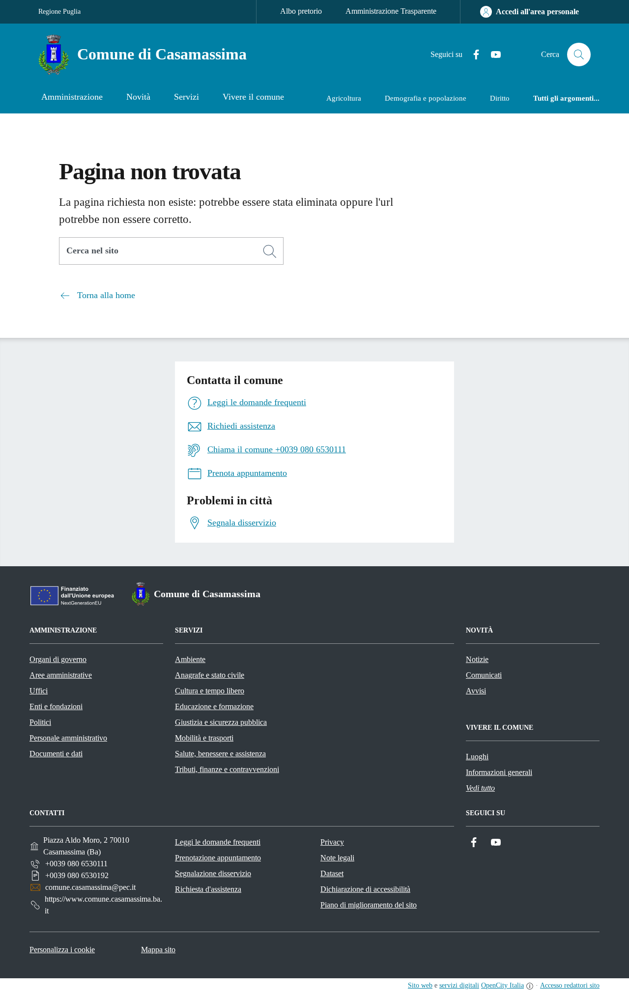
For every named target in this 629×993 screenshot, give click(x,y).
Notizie (477, 659)
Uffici (38, 691)
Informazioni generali (499, 772)
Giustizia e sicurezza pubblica (221, 722)
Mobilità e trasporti (204, 738)
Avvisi (476, 691)
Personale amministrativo (68, 738)
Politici (40, 722)
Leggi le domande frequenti (217, 842)
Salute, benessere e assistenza (220, 753)
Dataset (331, 873)
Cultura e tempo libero (209, 691)
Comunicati (484, 675)
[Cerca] (270, 251)
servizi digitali (459, 985)
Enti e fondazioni (56, 706)
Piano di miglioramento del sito (368, 905)
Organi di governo (57, 659)
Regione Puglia (59, 11)
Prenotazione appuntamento (218, 858)
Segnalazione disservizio (213, 873)
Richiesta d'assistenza (208, 889)
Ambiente (190, 659)
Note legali (337, 858)
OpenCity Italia (502, 985)
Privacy (332, 842)
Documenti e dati (56, 753)
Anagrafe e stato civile (209, 675)
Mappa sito (158, 949)
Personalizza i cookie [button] (62, 949)
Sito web (420, 985)
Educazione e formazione (214, 706)
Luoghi (477, 756)
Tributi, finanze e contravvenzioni (227, 769)
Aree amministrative (60, 675)
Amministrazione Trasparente (390, 11)
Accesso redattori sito (570, 985)
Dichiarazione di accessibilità (365, 889)
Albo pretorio (301, 11)
